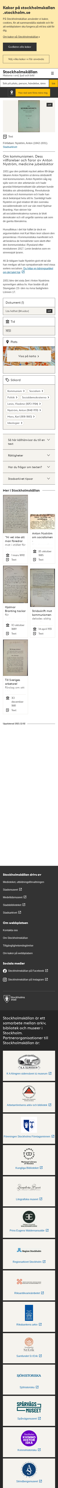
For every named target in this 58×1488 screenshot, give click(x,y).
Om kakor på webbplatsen (18, 953)
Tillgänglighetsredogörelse (18, 945)
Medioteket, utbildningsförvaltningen (23, 882)
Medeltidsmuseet (12, 897)
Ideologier (13, 423)
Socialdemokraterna (34, 397)
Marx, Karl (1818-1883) (19, 416)
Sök (53, 83)
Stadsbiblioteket (12, 905)
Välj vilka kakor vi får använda (26, 59)
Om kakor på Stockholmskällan (20, 36)
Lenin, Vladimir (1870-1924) (22, 403)
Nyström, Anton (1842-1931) (22, 410)
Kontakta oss (10, 930)
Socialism (34, 391)
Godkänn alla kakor (19, 46)
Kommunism (14, 391)
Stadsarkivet (10, 147)
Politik (11, 397)
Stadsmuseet (10, 889)
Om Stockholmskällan (15, 938)
